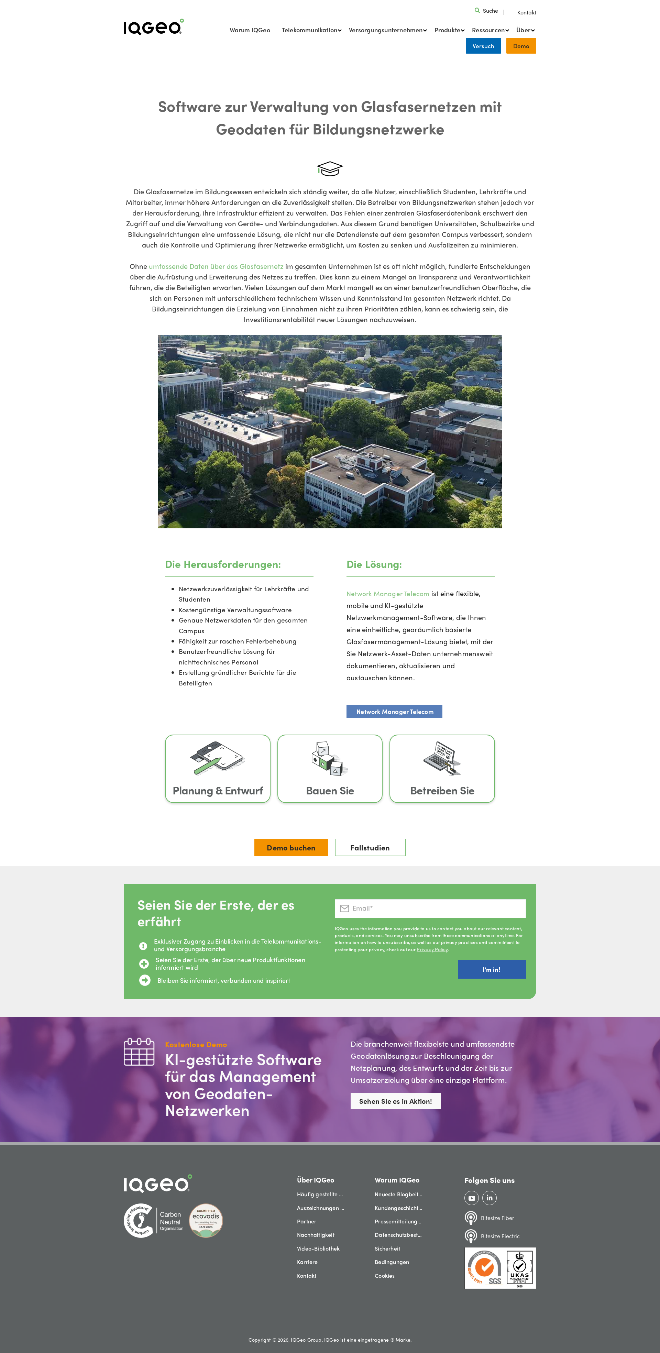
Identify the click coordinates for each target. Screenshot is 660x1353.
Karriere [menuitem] (307, 1262)
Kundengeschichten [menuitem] (399, 1208)
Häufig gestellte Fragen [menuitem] (321, 1194)
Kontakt (526, 12)
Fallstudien (370, 847)
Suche (490, 10)
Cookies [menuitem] (385, 1275)
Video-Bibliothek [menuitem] (318, 1248)
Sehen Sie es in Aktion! (395, 1101)
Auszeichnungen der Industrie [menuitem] (321, 1208)
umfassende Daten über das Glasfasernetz (216, 266)
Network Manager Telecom (388, 593)
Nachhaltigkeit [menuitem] (315, 1235)
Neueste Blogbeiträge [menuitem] (399, 1194)
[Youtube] (472, 1198)
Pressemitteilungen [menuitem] (399, 1221)
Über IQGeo (315, 1180)
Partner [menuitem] (306, 1221)
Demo (521, 46)
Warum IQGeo (250, 29)
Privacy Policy (432, 949)
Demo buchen (291, 847)
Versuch (483, 46)
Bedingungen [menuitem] (392, 1262)
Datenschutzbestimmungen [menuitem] (399, 1235)
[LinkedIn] (490, 1198)
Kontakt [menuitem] (306, 1275)
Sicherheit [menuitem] (387, 1248)
